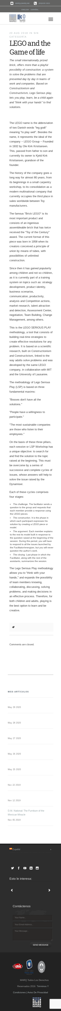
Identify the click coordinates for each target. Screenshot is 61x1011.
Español (35, 10)
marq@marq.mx (22, 3)
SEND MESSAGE (40, 944)
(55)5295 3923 (44, 3)
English (25, 10)
